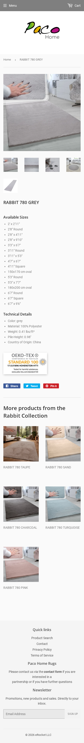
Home (7, 59)
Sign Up (73, 714)
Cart (77, 5)
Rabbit (11, 415)
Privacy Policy (42, 649)
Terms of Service (42, 655)
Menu (13, 5)
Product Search (42, 638)
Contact (42, 644)
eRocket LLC (43, 735)
